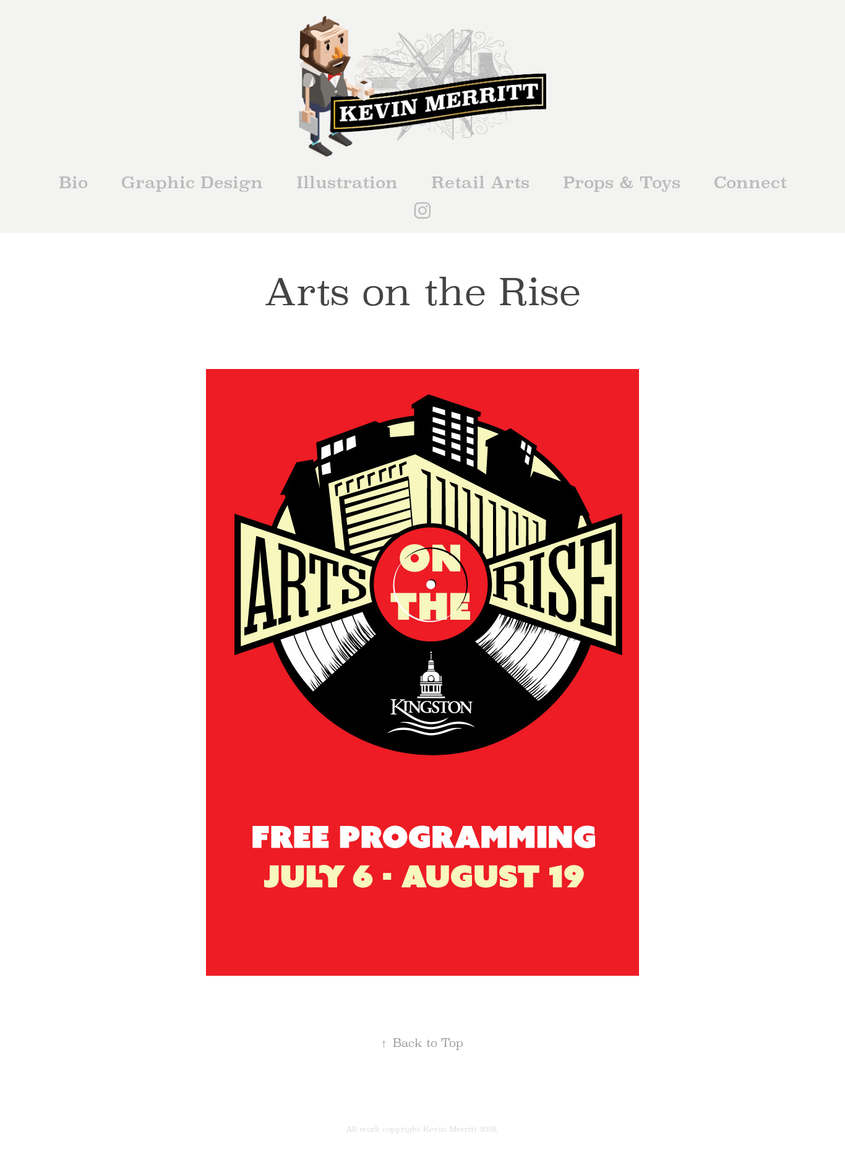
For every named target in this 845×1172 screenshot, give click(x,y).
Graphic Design (192, 182)
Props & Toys (621, 182)
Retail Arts (480, 182)
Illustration (347, 182)
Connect (750, 182)
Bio (73, 182)
